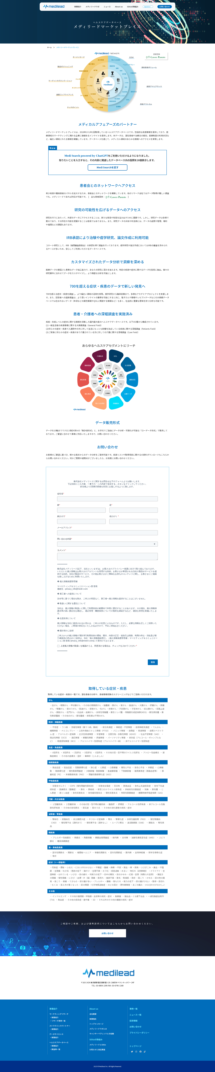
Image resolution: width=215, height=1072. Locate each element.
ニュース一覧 (135, 1014)
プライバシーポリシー (139, 1032)
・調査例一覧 (55, 1049)
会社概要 (92, 1014)
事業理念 (92, 1019)
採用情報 (133, 1020)
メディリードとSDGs (97, 1044)
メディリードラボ (92, 6)
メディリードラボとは (98, 1028)
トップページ (135, 1046)
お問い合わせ (164, 6)
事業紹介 (77, 6)
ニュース (107, 6)
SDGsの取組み (132, 6)
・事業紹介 (54, 1017)
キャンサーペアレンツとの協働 (101, 1033)
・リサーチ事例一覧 (57, 1021)
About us (119, 6)
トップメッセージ (96, 1024)
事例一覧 (133, 1008)
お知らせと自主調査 (97, 1049)
